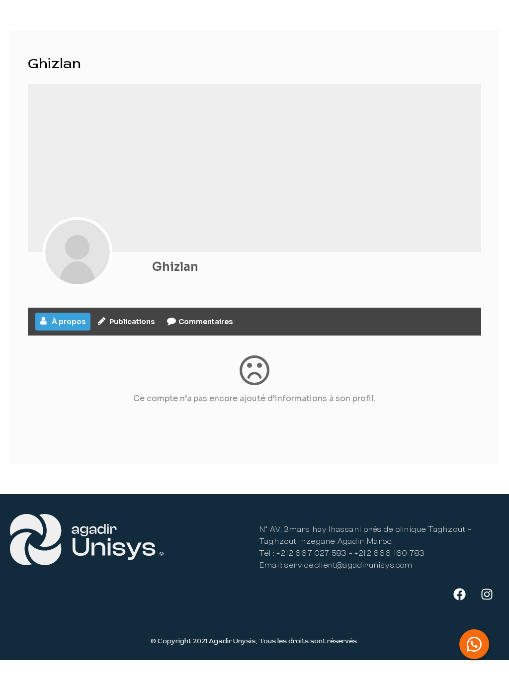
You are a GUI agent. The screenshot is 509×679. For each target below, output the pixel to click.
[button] (474, 644)
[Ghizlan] (77, 252)
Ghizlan (175, 266)
